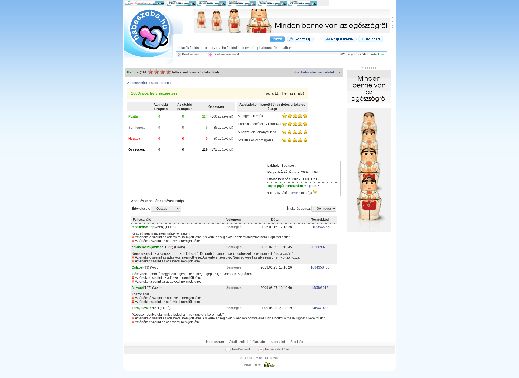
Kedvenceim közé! (277, 349)
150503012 (319, 288)
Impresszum (215, 342)
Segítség (296, 342)
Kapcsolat (277, 342)
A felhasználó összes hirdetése (149, 83)
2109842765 (320, 227)
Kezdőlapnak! (241, 349)
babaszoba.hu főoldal (221, 48)
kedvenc (294, 193)
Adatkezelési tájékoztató (247, 342)
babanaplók (268, 48)
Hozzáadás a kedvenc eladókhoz (317, 72)
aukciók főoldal (189, 48)
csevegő (248, 48)
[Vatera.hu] (259, 367)
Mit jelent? (311, 186)
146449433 (319, 308)
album (287, 48)
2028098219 (320, 247)
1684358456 (320, 267)
